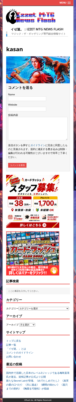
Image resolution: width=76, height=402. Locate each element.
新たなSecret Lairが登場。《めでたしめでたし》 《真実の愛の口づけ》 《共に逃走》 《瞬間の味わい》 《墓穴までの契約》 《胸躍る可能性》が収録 (37, 384)
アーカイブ (12, 324)
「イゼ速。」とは (16, 348)
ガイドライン (37, 145)
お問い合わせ (13, 356)
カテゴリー (12, 308)
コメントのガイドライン (19, 352)
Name (11, 94)
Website (12, 104)
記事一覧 (11, 344)
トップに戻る (13, 340)
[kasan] (38, 81)
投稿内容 (13, 115)
